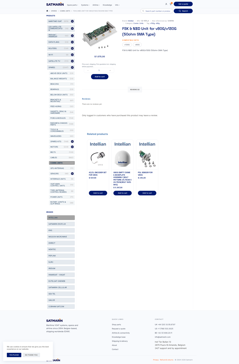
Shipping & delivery (120, 341)
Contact (115, 349)
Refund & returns (166, 360)
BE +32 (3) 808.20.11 (163, 333)
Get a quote (183, 4)
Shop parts (116, 324)
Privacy (156, 360)
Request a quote (118, 329)
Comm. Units (138, 23)
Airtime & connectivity (121, 333)
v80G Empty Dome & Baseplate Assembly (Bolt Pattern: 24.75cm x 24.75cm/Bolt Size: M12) (122, 178)
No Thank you (31, 355)
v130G (127, 45)
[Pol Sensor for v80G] (147, 158)
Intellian (131, 21)
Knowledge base (118, 337)
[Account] (166, 4)
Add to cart (100, 76)
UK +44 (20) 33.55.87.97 (165, 324)
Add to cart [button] (98, 193)
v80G (137, 45)
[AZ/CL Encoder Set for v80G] (98, 158)
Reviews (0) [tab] (135, 89)
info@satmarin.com (163, 337)
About (114, 345)
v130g (152, 23)
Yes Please (14, 355)
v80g (158, 23)
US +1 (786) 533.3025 (164, 329)
